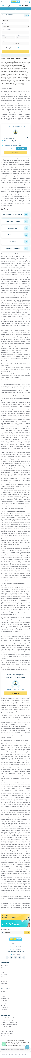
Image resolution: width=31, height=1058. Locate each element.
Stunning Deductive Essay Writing (9, 1024)
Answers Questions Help (7, 1020)
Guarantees (4, 974)
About (2, 972)
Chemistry (3, 1003)
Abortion (3, 991)
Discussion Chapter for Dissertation (9, 1029)
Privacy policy (17, 1054)
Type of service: (5, 23)
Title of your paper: (6, 18)
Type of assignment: (7, 29)
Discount (3, 970)
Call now (9, 148)
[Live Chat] (27, 1047)
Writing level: (5, 35)
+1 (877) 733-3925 (9, 5)
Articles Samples (5, 998)
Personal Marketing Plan (7, 1031)
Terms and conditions (7, 1054)
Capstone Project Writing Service (9, 1022)
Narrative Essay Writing (6, 1026)
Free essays (4, 983)
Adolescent (4, 994)
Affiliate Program (5, 979)
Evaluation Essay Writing (7, 1033)
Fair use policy (15, 1056)
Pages (3, 41)
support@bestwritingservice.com (15, 951)
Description (4, 1009)
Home (3, 9)
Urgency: (18, 35)
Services (3, 976)
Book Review (4, 1000)
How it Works (4, 965)
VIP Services (4, 981)
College (3, 1005)
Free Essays (9, 9)
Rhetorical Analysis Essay (7, 1035)
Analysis (15, 9)
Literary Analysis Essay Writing (8, 1017)
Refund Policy (25, 1054)
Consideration (4, 1007)
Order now (15, 152)
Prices (2, 967)
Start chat (21, 148)
